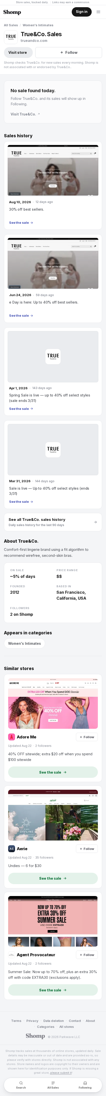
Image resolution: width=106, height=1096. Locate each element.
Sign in (82, 12)
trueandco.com (34, 40)
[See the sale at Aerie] (53, 837)
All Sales (11, 25)
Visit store (17, 52)
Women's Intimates (38, 25)
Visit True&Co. (23, 114)
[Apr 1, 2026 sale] (53, 372)
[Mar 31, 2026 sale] (53, 464)
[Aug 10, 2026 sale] (53, 185)
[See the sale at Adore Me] (53, 728)
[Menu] (98, 12)
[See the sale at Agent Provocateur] (53, 946)
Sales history (18, 135)
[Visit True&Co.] (11, 37)
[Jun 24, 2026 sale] (53, 278)
